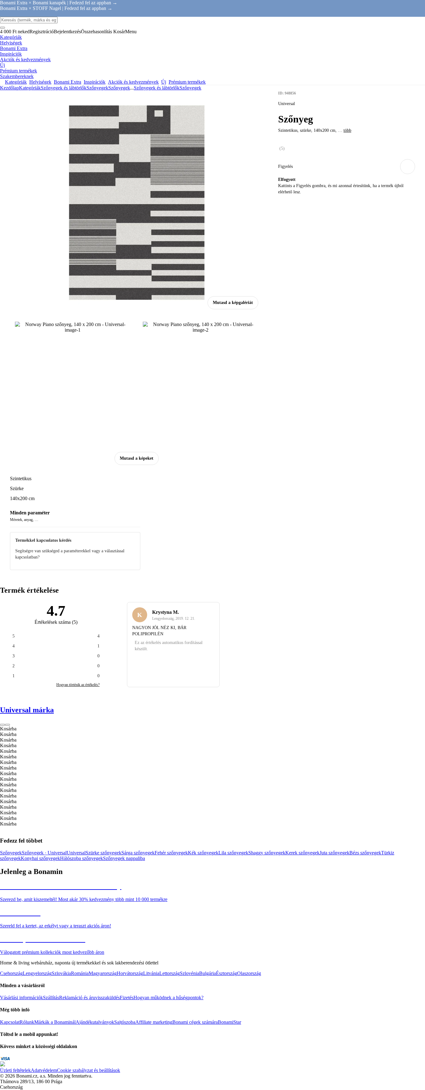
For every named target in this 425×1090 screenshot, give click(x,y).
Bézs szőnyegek (365, 852)
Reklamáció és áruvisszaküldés (89, 997)
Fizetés (126, 997)
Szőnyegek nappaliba (124, 858)
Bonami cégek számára (195, 1022)
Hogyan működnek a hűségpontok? (168, 997)
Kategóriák (30, 87)
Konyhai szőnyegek (40, 858)
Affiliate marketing (153, 1022)
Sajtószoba (124, 1022)
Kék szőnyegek (203, 852)
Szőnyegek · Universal (44, 852)
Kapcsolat (10, 1022)
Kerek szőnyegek (302, 852)
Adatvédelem (44, 1070)
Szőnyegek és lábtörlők (63, 87)
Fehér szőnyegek (171, 852)
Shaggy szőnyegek (266, 852)
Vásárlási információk (21, 997)
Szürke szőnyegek (103, 852)
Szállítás (51, 997)
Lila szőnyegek (233, 852)
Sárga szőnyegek (138, 852)
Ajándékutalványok (95, 1022)
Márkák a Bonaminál (55, 1022)
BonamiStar (229, 1022)
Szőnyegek (119, 87)
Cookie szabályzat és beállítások (88, 1070)
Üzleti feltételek (15, 1070)
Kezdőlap (9, 87)
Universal (76, 852)
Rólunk (27, 1022)
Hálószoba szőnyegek (81, 858)
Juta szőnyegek (334, 852)
